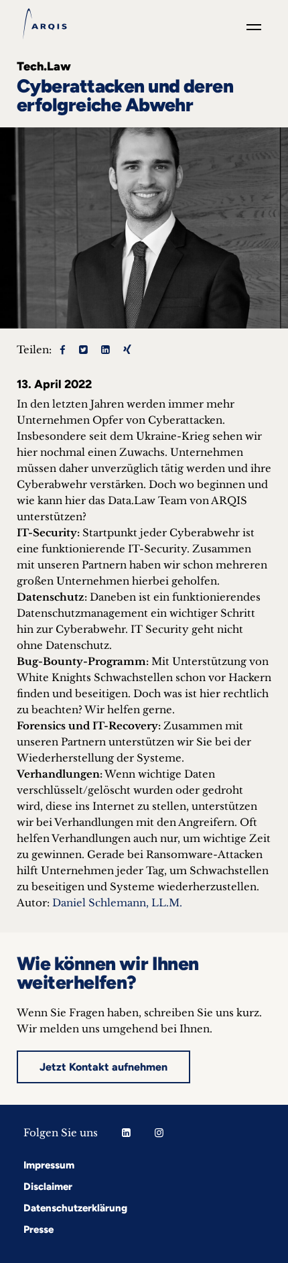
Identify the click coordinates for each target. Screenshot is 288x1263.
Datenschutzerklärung (75, 1208)
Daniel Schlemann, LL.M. (117, 902)
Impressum (48, 1165)
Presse (38, 1229)
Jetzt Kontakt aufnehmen (103, 1067)
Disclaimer (47, 1187)
